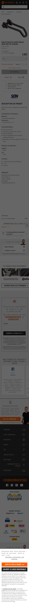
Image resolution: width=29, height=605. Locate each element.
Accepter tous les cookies (13, 564)
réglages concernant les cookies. (14, 558)
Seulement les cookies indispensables (14, 569)
